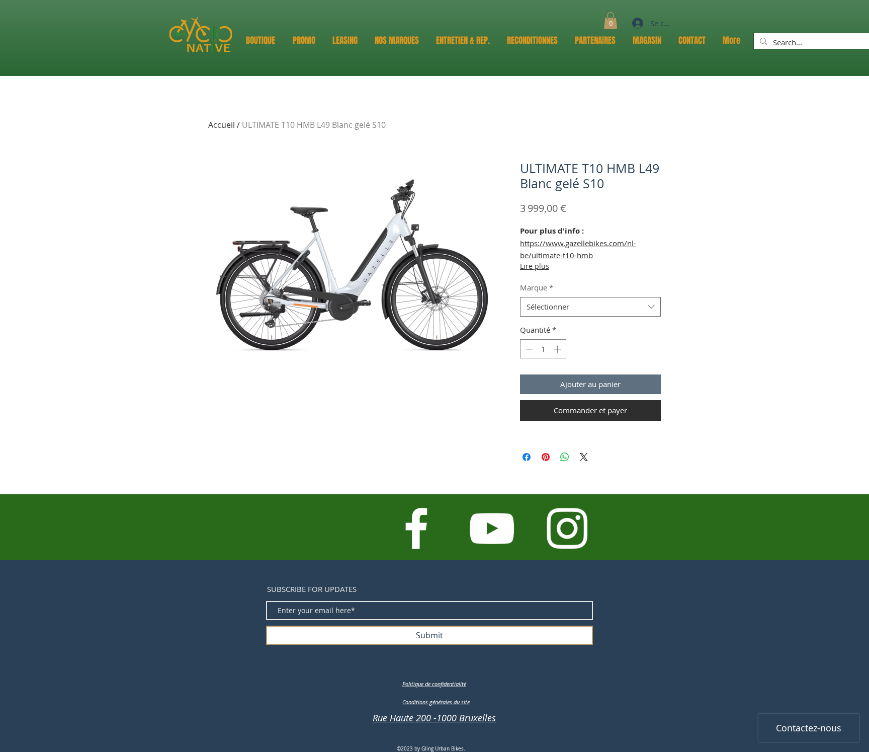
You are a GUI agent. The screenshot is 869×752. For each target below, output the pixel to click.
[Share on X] (584, 457)
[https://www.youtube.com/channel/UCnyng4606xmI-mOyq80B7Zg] (491, 528)
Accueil (221, 124)
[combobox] (590, 307)
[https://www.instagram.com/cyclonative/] (567, 528)
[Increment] (558, 349)
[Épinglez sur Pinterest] (546, 457)
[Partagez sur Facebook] (526, 457)
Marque (536, 287)
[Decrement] (528, 349)
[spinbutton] (543, 349)
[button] (610, 20)
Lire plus (534, 266)
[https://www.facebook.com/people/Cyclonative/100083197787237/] (416, 528)
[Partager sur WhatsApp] (565, 457)
